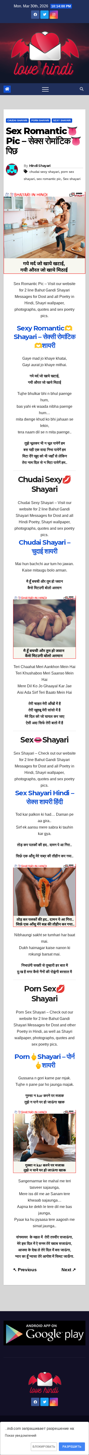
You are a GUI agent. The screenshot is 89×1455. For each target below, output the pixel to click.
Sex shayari (71, 179)
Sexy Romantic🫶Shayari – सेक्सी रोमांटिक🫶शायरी (44, 336)
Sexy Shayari (62, 120)
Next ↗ (68, 1269)
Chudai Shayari (17, 120)
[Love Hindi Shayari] (44, 1333)
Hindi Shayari (40, 166)
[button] (82, 89)
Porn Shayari (40, 120)
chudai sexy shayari (44, 172)
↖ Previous (25, 1269)
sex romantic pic (49, 179)
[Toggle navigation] (45, 89)
